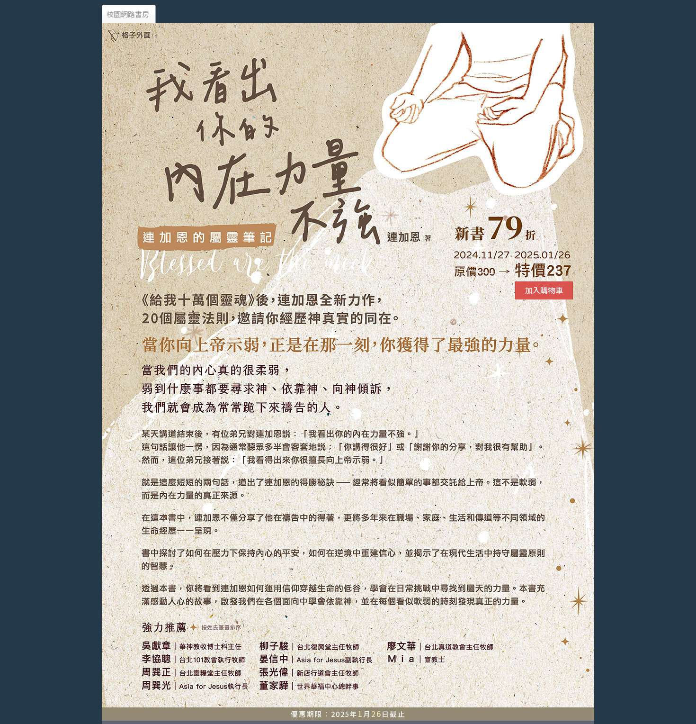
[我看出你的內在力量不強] (348, 174)
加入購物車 (544, 290)
